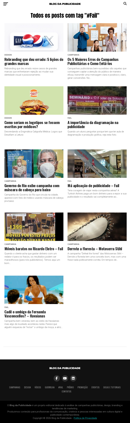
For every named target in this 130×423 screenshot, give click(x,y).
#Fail (60, 387)
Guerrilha (50, 387)
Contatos (66, 391)
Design (27, 387)
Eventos (95, 387)
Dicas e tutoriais (112, 387)
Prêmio (70, 387)
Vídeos (38, 387)
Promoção (83, 387)
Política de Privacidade (85, 418)
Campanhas (14, 387)
